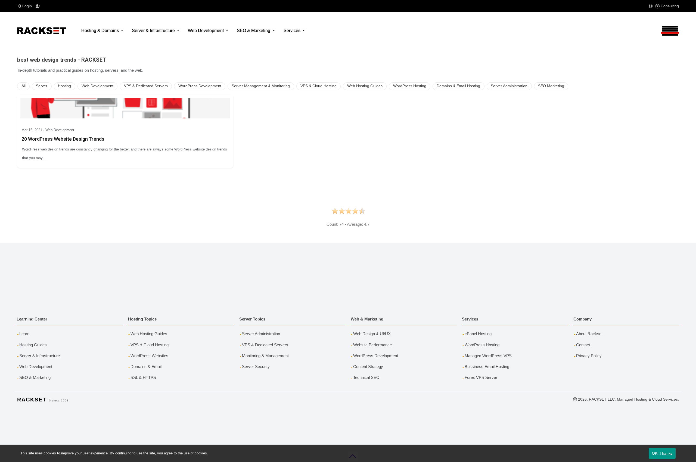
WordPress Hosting (409, 86)
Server (41, 86)
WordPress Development (199, 86)
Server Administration (509, 86)
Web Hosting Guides (365, 86)
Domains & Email (145, 366)
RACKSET (31, 400)
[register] (38, 6)
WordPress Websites (149, 355)
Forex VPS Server (481, 377)
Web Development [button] (206, 30)
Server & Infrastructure (39, 355)
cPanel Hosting (478, 333)
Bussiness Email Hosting (487, 366)
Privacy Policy (589, 355)
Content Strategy (368, 366)
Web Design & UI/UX (372, 333)
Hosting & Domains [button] (100, 30)
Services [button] (293, 30)
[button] (651, 6)
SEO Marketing (551, 86)
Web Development (97, 86)
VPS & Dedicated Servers (146, 86)
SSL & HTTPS (143, 377)
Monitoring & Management (265, 355)
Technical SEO (366, 377)
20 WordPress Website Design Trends (62, 139)
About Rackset (589, 333)
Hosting (64, 86)
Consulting (670, 6)
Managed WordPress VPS (488, 355)
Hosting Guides (33, 344)
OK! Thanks (662, 453)
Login (27, 6)
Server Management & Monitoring (261, 86)
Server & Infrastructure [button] (154, 30)
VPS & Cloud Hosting (318, 86)
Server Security (256, 366)
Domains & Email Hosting (458, 86)
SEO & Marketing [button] (254, 30)
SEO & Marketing (35, 377)
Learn (24, 333)
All (23, 86)
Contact (583, 344)
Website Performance (372, 344)
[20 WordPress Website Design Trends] (125, 108)
